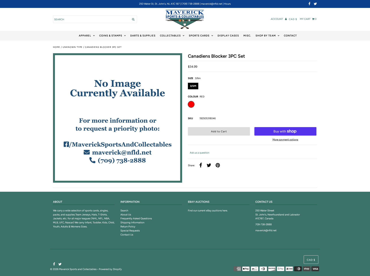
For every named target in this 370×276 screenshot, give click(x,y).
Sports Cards (199, 35)
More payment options (285, 139)
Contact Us (126, 234)
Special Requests (130, 230)
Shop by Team (266, 35)
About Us (125, 214)
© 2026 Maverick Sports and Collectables (73, 269)
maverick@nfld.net (211, 3)
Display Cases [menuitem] (228, 35)
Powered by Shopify (110, 269)
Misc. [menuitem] (247, 35)
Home (56, 47)
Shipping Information (132, 222)
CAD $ (293, 19)
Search (124, 210)
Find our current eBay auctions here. (208, 210)
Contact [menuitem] (290, 35)
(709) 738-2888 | (191, 3)
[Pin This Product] (218, 165)
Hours (227, 3)
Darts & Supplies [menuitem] (143, 35)
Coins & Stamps (110, 35)
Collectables (170, 35)
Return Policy (127, 226)
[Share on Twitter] (209, 165)
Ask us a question (199, 152)
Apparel (85, 35)
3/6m (193, 85)
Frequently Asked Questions (136, 218)
